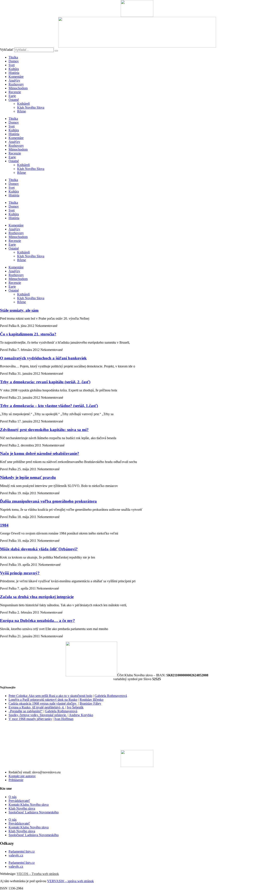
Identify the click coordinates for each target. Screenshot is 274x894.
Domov (14, 61)
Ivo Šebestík (75, 707)
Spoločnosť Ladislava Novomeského (34, 812)
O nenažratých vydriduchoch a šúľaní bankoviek (43, 358)
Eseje (12, 96)
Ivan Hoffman (63, 719)
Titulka (13, 57)
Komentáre (16, 76)
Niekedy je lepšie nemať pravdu (28, 477)
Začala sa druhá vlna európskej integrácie (37, 597)
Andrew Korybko (81, 715)
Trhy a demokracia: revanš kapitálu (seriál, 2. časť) (45, 382)
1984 (4, 525)
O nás (12, 797)
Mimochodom (18, 88)
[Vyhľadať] (56, 50)
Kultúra (14, 69)
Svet (12, 65)
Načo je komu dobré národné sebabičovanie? (39, 453)
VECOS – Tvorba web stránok (38, 874)
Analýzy (14, 80)
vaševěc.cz (16, 855)
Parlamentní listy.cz (22, 851)
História (14, 73)
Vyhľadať (6, 49)
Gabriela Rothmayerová (111, 696)
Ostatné (14, 100)
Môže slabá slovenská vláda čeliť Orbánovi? (39, 549)
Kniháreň (23, 103)
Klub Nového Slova (30, 107)
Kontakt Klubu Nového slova (29, 804)
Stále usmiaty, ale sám (19, 310)
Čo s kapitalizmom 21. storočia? (28, 334)
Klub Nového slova (22, 808)
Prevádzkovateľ (19, 801)
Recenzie (15, 92)
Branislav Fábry (90, 703)
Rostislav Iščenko (91, 699)
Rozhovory (16, 84)
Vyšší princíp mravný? (20, 573)
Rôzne (21, 111)
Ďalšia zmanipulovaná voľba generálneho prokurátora (48, 501)
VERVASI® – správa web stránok (70, 881)
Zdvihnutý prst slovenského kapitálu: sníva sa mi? (44, 429)
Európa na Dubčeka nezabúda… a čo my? (37, 620)
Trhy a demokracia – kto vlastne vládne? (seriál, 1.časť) (49, 405)
